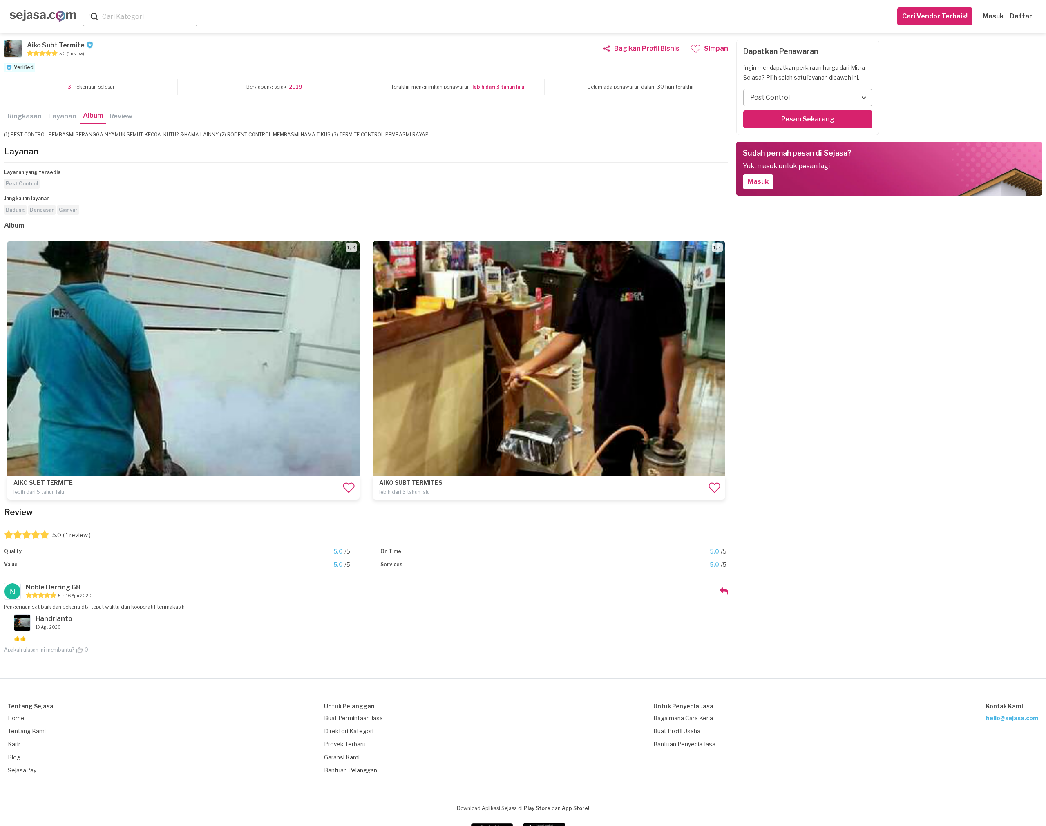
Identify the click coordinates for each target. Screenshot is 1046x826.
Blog (14, 757)
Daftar (1021, 16)
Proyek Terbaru (345, 744)
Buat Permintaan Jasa (353, 717)
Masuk (993, 16)
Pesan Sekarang (807, 119)
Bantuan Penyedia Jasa (684, 744)
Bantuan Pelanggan (350, 770)
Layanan (62, 116)
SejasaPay (22, 770)
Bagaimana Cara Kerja (683, 717)
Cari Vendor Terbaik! (935, 16)
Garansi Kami (342, 757)
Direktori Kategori (348, 731)
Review (121, 116)
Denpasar (42, 210)
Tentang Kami (27, 731)
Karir (14, 744)
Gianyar (68, 210)
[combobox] (148, 16)
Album (93, 115)
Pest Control (22, 184)
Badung (15, 210)
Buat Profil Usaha (676, 731)
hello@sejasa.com (1012, 717)
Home (16, 717)
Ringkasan (24, 116)
